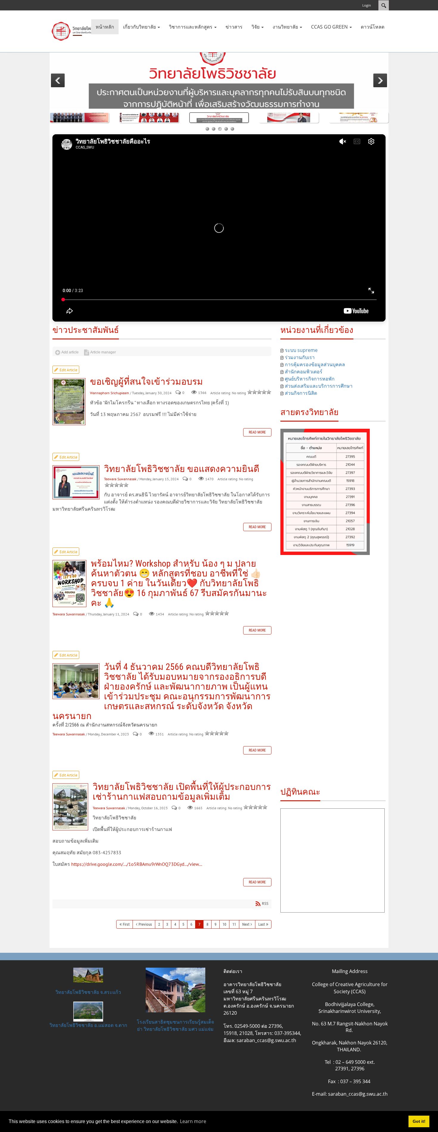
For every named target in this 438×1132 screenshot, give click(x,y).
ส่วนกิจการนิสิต (301, 393)
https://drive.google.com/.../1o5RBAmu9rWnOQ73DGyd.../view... (136, 866)
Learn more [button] (193, 1121)
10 (224, 926)
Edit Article (68, 372)
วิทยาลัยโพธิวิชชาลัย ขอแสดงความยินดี (76, 484)
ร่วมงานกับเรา (300, 357)
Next (245, 926)
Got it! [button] (419, 1121)
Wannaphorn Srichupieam (110, 395)
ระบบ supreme (301, 350)
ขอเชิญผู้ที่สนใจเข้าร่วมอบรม (69, 404)
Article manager (70, 352)
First (126, 926)
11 (234, 926)
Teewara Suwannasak (120, 481)
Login (366, 5)
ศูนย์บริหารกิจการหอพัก (310, 378)
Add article (58, 352)
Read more (257, 435)
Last (261, 926)
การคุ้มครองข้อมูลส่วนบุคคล (315, 364)
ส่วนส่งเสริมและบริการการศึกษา (318, 386)
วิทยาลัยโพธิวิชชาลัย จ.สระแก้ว (88, 994)
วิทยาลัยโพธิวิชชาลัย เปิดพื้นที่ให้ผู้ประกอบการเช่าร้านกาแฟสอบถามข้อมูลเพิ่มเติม (70, 809)
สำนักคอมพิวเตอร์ (303, 371)
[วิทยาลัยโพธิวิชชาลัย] (79, 30)
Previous (145, 926)
